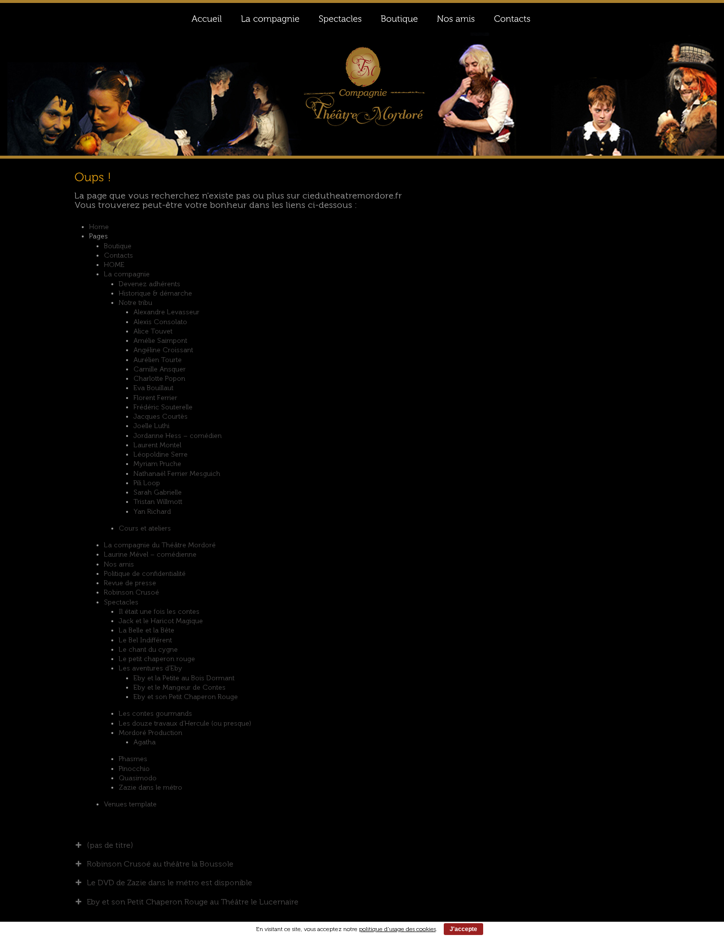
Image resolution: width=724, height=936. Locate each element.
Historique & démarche (155, 293)
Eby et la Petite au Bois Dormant (183, 678)
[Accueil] (206, 17)
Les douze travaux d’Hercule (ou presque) (185, 723)
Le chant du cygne (148, 649)
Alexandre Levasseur (166, 312)
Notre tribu (135, 303)
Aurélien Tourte (157, 360)
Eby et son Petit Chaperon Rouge (185, 697)
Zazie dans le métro (150, 787)
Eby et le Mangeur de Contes (179, 687)
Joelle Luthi (151, 426)
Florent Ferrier (155, 398)
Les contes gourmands (155, 713)
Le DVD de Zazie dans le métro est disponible (169, 882)
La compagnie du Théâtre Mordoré (160, 545)
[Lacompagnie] (270, 17)
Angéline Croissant (163, 350)
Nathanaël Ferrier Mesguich (176, 473)
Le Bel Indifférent (145, 640)
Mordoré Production (150, 733)
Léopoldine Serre (160, 454)
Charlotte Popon (159, 378)
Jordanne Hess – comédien (177, 436)
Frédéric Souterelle (163, 407)
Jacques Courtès (160, 416)
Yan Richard (152, 511)
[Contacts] (512, 17)
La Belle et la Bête (146, 630)
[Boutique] (399, 17)
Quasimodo (138, 778)
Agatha (144, 742)
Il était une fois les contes (159, 611)
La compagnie (127, 274)
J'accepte (463, 929)
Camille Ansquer (159, 369)
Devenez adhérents (149, 284)
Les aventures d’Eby (150, 668)
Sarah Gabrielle (157, 492)
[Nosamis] (455, 17)
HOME (114, 265)
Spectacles (121, 602)
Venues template (130, 804)
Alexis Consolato (160, 322)
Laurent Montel (157, 445)
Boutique (118, 246)
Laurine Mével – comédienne (150, 554)
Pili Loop (146, 483)
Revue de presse (130, 583)
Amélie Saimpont (160, 340)
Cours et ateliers (145, 528)
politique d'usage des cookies (397, 929)
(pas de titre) (110, 845)
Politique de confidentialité (145, 573)
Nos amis (119, 564)
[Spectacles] (340, 17)
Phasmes (133, 759)
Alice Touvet (152, 331)
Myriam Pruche (157, 464)
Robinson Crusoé (131, 592)
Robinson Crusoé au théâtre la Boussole (160, 864)
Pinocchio (134, 769)
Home (99, 227)
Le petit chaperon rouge (157, 659)
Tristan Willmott (157, 502)
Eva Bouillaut (153, 388)
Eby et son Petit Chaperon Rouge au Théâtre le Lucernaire (192, 901)
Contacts (118, 255)
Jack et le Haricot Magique (161, 621)
